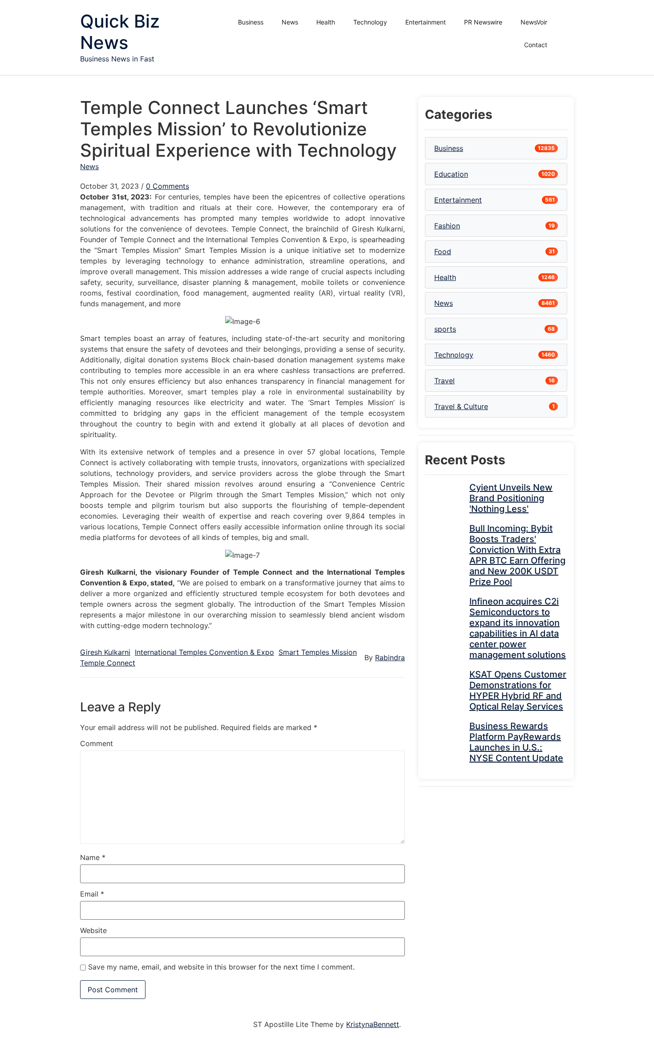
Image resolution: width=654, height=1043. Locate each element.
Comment (96, 743)
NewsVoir (534, 22)
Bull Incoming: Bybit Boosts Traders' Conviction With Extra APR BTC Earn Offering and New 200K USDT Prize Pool (517, 555)
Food (442, 251)
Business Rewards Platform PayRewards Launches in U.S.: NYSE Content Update (516, 742)
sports (445, 329)
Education (451, 174)
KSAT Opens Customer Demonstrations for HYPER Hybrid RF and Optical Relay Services (517, 690)
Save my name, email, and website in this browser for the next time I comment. (221, 966)
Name (92, 857)
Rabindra (390, 657)
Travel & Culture (461, 406)
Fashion (447, 225)
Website (93, 930)
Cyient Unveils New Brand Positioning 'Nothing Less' (511, 498)
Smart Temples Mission (318, 652)
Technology (370, 22)
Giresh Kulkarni (105, 652)
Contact (535, 45)
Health (325, 22)
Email (92, 893)
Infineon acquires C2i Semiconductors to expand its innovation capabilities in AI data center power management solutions (517, 628)
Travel (444, 380)
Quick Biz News (120, 31)
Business (250, 22)
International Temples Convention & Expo (204, 652)
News (290, 22)
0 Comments (167, 186)
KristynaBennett (372, 1024)
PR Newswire (483, 22)
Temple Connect (107, 662)
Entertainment (425, 22)
